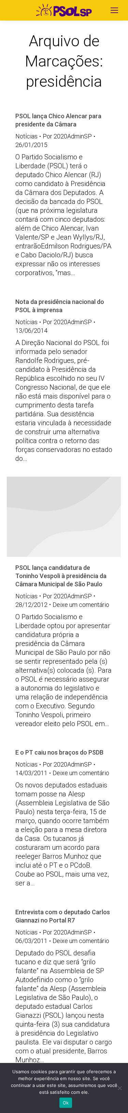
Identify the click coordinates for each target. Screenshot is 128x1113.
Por (67, 136)
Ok (66, 1102)
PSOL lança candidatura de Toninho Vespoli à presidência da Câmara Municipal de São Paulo (60, 576)
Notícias (26, 136)
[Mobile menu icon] (114, 10)
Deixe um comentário (81, 604)
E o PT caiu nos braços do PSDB (59, 752)
